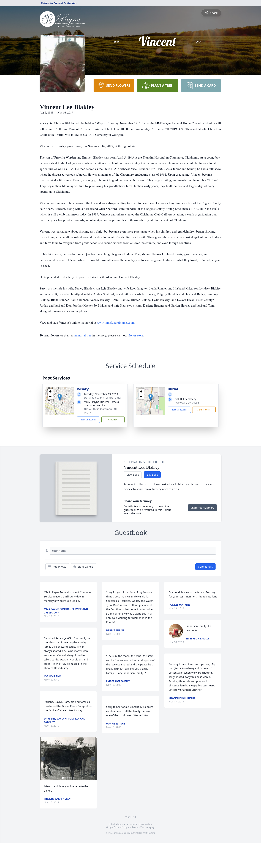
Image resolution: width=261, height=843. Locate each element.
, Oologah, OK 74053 (187, 402)
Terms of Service (140, 827)
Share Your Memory (202, 507)
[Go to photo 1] (63, 778)
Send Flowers (204, 409)
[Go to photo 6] (73, 778)
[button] (60, 397)
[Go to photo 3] (67, 778)
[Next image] (93, 759)
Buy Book (152, 474)
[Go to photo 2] (65, 778)
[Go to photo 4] (69, 778)
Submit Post (205, 566)
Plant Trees (113, 419)
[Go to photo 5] (71, 778)
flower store (135, 335)
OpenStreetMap (134, 832)
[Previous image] (43, 759)
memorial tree (82, 335)
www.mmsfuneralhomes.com (116, 322)
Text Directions (88, 419)
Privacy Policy (120, 827)
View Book (133, 474)
